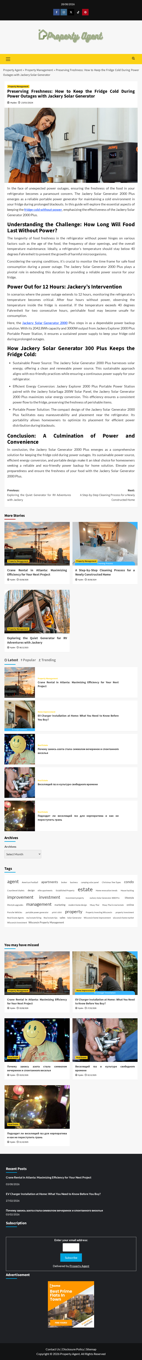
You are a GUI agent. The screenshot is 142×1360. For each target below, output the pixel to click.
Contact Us (53, 1349)
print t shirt (57, 912)
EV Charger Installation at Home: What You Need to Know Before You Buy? (105, 1001)
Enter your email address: (71, 1240)
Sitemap (91, 1349)
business (74, 882)
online (130, 904)
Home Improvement (46, 712)
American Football (30, 882)
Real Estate (43, 745)
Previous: (39, 495)
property (73, 911)
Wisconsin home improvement (97, 917)
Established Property (65, 890)
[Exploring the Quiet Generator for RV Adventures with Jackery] (37, 611)
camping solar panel (90, 882)
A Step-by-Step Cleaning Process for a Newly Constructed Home (105, 572)
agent (13, 881)
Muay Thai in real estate (113, 905)
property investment (125, 912)
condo (129, 882)
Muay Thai (94, 905)
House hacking (127, 890)
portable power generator (37, 912)
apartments (49, 882)
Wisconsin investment (17, 922)
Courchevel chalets (15, 890)
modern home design (77, 905)
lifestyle (129, 897)
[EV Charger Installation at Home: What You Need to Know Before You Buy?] (19, 715)
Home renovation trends (106, 890)
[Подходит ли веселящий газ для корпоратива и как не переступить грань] (19, 815)
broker (64, 882)
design (31, 890)
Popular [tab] (29, 660)
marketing (60, 904)
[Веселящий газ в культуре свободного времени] (19, 782)
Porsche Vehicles (14, 912)
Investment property (75, 898)
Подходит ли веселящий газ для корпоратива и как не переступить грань (37, 1135)
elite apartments (45, 890)
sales (62, 917)
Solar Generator (74, 917)
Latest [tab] (12, 660)
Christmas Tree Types (111, 882)
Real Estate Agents (15, 917)
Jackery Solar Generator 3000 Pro (104, 898)
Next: (107, 495)
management (39, 904)
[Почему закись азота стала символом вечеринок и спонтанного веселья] (19, 748)
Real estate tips (51, 917)
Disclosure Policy (73, 1349)
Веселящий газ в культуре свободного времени (68, 784)
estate (85, 889)
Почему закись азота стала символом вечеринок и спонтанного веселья (37, 1068)
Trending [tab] (48, 660)
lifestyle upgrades (15, 905)
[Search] (133, 58)
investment (49, 897)
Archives (10, 846)
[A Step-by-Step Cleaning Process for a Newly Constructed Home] (105, 544)
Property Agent (12, 70)
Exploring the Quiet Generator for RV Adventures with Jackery (37, 640)
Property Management (39, 70)
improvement (20, 897)
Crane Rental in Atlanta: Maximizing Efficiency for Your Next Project (37, 572)
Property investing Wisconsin (99, 912)
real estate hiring (33, 917)
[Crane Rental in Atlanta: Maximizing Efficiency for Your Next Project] (37, 544)
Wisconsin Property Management (46, 922)
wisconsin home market (123, 917)
